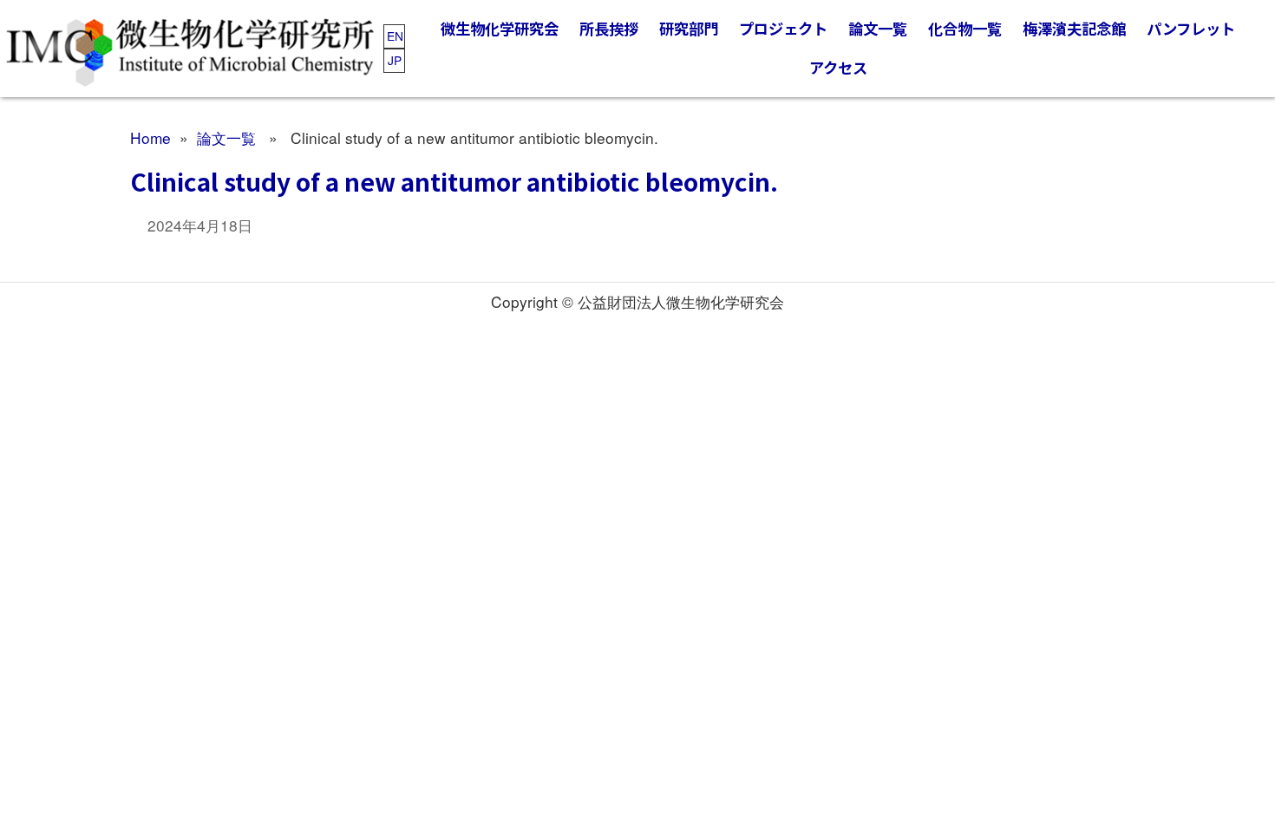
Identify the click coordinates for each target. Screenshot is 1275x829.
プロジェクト (783, 28)
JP (395, 60)
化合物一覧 (965, 28)
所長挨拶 (608, 28)
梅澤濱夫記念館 (1074, 28)
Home (150, 137)
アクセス (838, 67)
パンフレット (1191, 28)
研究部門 (688, 28)
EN (395, 35)
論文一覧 (877, 28)
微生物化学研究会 (500, 28)
